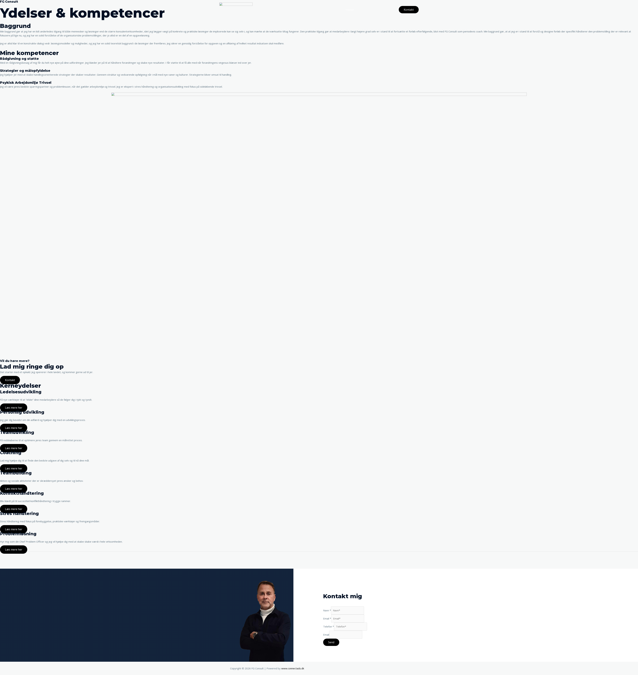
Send (331, 642)
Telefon (328, 626)
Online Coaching (384, 9)
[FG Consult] (236, 9)
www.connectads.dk (292, 668)
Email (327, 618)
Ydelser (350, 9)
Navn (327, 610)
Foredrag (364, 9)
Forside (336, 9)
